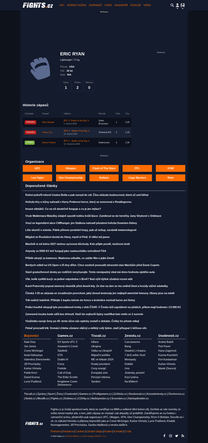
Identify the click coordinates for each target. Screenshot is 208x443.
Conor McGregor (33, 350)
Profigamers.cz (102, 393)
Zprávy (41, 393)
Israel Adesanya (33, 355)
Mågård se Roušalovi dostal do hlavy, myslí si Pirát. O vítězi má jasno (67, 237)
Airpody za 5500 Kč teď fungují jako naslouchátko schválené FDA (65, 251)
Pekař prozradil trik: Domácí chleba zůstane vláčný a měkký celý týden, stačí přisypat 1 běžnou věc (86, 328)
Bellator (104, 177)
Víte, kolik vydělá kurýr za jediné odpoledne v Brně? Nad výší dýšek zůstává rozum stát (78, 279)
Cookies (80, 431)
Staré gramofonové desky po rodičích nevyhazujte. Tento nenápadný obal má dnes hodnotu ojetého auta (90, 272)
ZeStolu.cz (120, 393)
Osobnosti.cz (137, 393)
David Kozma (32, 377)
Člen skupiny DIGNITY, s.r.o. (95, 436)
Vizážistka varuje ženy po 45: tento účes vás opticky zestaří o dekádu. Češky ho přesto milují (82, 321)
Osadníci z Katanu (135, 350)
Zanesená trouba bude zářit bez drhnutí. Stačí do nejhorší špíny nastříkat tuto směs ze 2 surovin (84, 314)
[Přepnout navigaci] (177, 5)
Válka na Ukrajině (101, 350)
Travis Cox (47, 132)
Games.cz (85, 393)
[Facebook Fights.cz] (164, 435)
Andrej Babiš (165, 342)
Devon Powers (49, 142)
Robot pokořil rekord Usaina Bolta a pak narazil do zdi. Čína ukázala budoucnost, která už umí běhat (86, 195)
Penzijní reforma (100, 377)
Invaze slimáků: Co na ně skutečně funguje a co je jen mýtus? (63, 209)
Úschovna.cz (177, 393)
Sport (51, 393)
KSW (171, 168)
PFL (137, 168)
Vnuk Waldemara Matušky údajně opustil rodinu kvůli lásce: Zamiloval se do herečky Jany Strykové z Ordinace (93, 216)
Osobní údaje (94, 431)
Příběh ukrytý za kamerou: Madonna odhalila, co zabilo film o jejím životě (69, 258)
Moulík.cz (43, 398)
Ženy (60, 393)
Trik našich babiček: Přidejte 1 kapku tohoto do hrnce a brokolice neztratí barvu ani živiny (80, 300)
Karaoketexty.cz (157, 393)
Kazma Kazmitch (168, 355)
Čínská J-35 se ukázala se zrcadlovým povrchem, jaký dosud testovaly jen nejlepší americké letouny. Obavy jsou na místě (100, 293)
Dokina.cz (70, 398)
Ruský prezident (100, 364)
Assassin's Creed (68, 346)
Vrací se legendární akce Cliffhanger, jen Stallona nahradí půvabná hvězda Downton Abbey (81, 223)
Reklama (56, 431)
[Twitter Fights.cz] (176, 435)
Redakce (68, 431)
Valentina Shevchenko (37, 359)
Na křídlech (131, 381)
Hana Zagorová (167, 350)
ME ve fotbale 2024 (102, 359)
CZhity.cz (84, 398)
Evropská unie (99, 372)
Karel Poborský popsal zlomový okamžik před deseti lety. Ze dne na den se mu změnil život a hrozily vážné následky (96, 286)
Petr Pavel (164, 346)
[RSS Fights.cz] (182, 435)
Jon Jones (30, 346)
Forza (61, 364)
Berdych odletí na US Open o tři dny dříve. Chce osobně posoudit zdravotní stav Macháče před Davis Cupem (92, 265)
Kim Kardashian (167, 359)
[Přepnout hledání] (172, 5)
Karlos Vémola (32, 368)
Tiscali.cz (29, 393)
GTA (60, 355)
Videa (147, 5)
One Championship (71, 177)
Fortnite (62, 368)
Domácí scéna (76, 5)
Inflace (95, 342)
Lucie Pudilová (32, 381)
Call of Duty (64, 372)
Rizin (171, 177)
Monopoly (130, 359)
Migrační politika (100, 355)
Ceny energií (98, 368)
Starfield (62, 350)
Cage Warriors (137, 177)
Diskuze (135, 5)
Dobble (129, 364)
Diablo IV (63, 359)
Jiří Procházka (32, 364)
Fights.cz (56, 398)
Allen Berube (48, 122)
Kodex (108, 431)
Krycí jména (131, 377)
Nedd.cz (30, 398)
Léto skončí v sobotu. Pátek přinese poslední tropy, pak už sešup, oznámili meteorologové (80, 230)
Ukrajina (96, 346)
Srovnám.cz (118, 398)
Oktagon (70, 168)
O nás (127, 431)
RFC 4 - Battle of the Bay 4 (76, 131)
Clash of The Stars (104, 168)
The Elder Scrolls (68, 377)
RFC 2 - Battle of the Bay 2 (76, 141)
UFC (62, 5)
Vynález (95, 381)
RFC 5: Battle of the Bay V (76, 121)
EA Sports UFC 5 (67, 342)
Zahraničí (95, 5)
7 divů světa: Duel (135, 355)
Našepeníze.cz (100, 398)
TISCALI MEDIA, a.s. (74, 436)
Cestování (71, 393)
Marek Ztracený (167, 368)
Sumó (108, 5)
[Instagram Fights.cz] (170, 435)
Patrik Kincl (30, 372)
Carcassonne (132, 342)
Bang (128, 346)
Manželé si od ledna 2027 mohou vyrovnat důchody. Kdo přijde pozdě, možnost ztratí (77, 244)
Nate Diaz (30, 342)
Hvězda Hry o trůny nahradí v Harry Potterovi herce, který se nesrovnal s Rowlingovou (78, 202)
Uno (127, 368)
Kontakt (118, 431)
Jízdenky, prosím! (134, 372)
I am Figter (37, 177)
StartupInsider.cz (138, 398)
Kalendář (121, 5)
